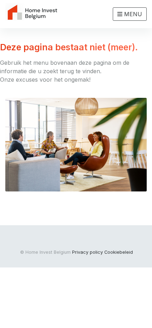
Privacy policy (87, 252)
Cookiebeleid (118, 252)
